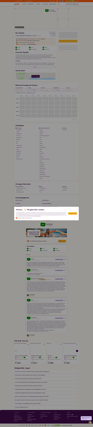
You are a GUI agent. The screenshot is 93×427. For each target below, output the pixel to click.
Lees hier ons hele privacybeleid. (35, 216)
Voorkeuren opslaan (72, 213)
